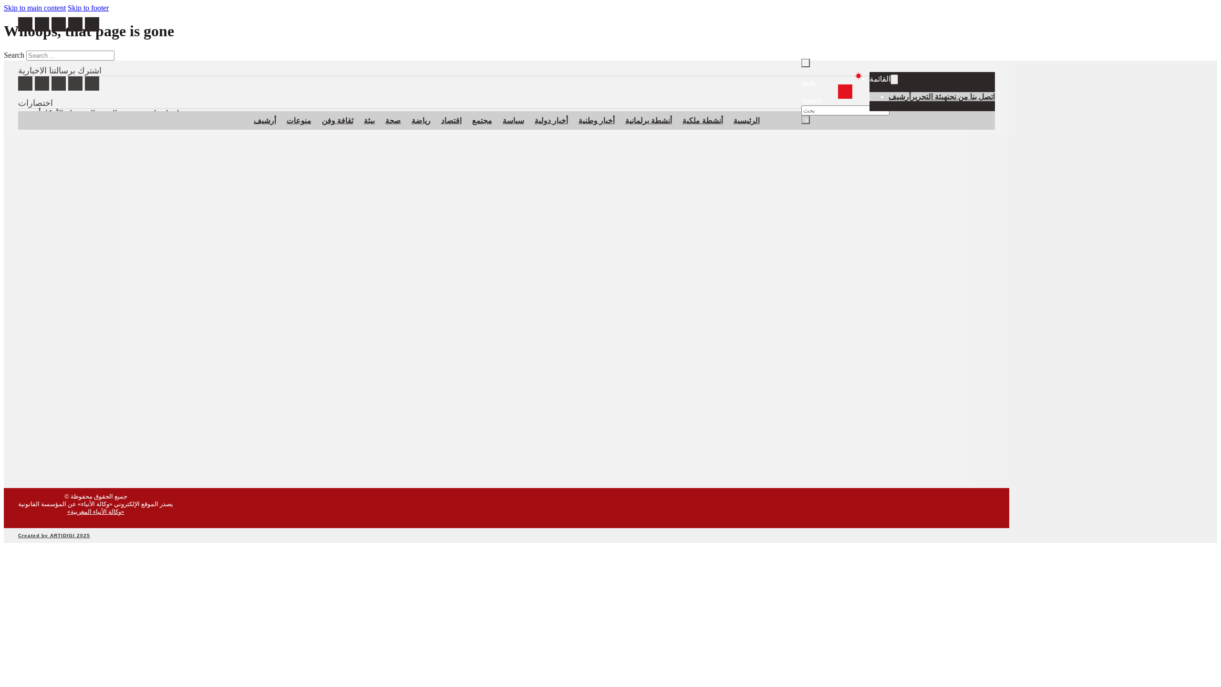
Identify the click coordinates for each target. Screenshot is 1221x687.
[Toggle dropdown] (894, 79)
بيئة (369, 120)
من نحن (958, 97)
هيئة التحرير (929, 97)
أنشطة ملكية (703, 120)
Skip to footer (88, 8)
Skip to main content (35, 8)
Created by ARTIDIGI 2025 (54, 535)
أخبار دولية (551, 120)
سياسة (513, 120)
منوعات (299, 120)
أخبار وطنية (597, 120)
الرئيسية (747, 120)
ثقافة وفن (337, 120)
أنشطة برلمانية (648, 120)
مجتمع (482, 120)
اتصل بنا (982, 97)
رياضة (421, 120)
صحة (393, 120)
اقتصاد (451, 120)
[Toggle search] (805, 63)
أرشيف (900, 97)
